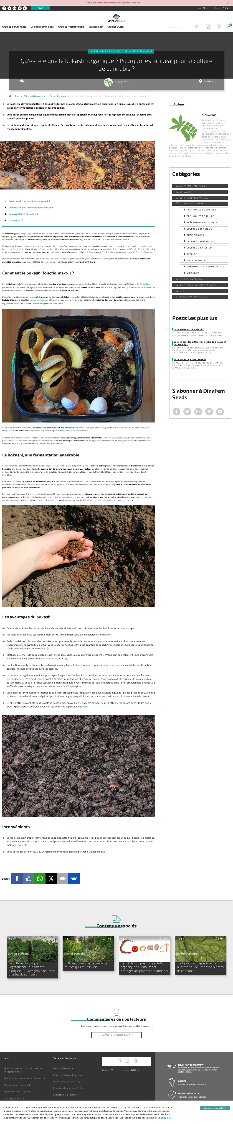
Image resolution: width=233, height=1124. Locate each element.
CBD (182, 291)
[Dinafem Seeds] (116, 18)
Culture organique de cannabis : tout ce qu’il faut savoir (87, 965)
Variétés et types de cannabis (190, 359)
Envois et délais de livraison (67, 1074)
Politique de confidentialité (66, 1081)
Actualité (186, 192)
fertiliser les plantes (68, 430)
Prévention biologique (202, 222)
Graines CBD (96, 26)
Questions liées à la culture (17, 1091)
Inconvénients (17, 219)
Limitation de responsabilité (67, 1088)
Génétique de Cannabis (194, 198)
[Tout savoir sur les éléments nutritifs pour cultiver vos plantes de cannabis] (200, 949)
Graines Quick (115, 26)
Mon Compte (217, 27)
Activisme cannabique (193, 186)
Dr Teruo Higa (143, 284)
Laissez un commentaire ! (116, 1035)
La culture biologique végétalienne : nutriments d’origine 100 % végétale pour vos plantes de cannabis (32, 968)
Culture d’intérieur (200, 241)
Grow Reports (196, 260)
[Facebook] (17, 878)
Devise (218, 8)
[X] (51, 878)
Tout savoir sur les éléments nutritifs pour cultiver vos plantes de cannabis (200, 967)
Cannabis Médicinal (192, 279)
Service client (207, 27)
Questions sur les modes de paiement (23, 1078)
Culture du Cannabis (107, 51)
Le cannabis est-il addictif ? (189, 329)
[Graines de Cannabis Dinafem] (10, 96)
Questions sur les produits (17, 1084)
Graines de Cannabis (14, 26)
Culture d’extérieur (200, 247)
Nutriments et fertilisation (205, 266)
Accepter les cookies (214, 1107)
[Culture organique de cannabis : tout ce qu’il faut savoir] (88, 949)
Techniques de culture (201, 209)
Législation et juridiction (65, 1094)
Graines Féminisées (42, 26)
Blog (40, 8)
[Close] (228, 3)
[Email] (62, 878)
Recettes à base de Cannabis (198, 285)
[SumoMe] (74, 878)
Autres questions (12, 1098)
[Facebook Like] (28, 878)
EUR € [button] (226, 8)
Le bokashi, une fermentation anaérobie (31, 207)
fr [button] (204, 8)
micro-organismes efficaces (44, 300)
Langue (198, 8)
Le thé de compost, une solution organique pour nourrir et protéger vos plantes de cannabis (144, 967)
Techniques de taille (200, 216)
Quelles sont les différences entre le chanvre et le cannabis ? (200, 343)
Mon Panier (228, 27)
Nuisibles (193, 273)
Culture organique (141, 51)
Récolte (192, 254)
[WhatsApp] (40, 878)
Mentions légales (61, 1068)
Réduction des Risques (194, 296)
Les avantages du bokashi (23, 213)
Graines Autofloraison (71, 26)
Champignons (195, 235)
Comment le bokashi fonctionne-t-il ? (29, 201)
